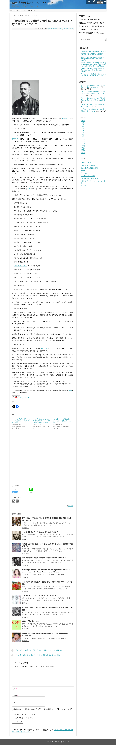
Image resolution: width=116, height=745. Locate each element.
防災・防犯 (84, 185)
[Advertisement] (43, 55)
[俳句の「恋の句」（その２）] (16, 625)
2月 (83, 134)
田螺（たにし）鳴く (20, 266)
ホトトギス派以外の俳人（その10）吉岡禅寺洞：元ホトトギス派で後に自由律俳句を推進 (41, 420)
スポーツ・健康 (86, 162)
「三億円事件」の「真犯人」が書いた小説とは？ (40, 532)
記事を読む (25, 528)
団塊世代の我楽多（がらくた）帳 (32, 2)
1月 (83, 136)
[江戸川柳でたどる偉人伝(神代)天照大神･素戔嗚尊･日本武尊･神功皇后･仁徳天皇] (16, 521)
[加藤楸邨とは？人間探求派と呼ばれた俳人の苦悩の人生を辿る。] (16, 561)
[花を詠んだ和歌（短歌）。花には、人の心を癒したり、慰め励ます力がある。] (16, 547)
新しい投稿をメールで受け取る (24, 718)
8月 (83, 123)
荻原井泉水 (65, 118)
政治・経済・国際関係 (88, 165)
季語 (30, 189)
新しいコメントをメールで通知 (24, 714)
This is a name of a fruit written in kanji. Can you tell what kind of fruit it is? (93, 74)
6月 (83, 126)
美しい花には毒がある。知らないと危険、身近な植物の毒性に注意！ (37, 655)
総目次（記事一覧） (16, 10)
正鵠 (70, 390)
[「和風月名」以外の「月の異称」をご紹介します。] (16, 599)
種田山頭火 (44, 348)
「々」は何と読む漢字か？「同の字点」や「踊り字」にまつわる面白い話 (39, 650)
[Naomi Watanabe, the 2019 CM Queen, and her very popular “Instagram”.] (16, 637)
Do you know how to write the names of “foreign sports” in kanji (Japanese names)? (93, 70)
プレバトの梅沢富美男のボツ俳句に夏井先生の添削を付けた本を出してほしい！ (93, 93)
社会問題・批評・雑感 (88, 176)
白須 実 (102, 100)
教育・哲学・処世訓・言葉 (89, 168)
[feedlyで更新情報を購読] (98, 2)
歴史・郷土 (84, 173)
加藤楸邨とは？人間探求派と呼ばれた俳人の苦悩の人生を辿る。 (46, 558)
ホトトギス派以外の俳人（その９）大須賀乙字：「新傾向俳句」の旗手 (21, 420)
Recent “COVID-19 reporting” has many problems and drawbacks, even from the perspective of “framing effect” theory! (93, 64)
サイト (14, 702)
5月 (83, 128)
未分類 (83, 170)
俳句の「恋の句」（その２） (32, 621)
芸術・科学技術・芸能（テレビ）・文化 (60, 29)
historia (70, 506)
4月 (83, 130)
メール (15, 695)
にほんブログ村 (25, 397)
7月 (83, 124)
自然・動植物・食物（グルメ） (91, 178)
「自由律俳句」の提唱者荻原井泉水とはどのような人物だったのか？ (62, 420)
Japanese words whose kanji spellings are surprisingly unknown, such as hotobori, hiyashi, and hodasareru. (93, 53)
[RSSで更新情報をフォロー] (101, 2)
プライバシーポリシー (30, 10)
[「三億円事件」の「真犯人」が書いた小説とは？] (16, 535)
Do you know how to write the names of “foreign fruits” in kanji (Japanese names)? (93, 58)
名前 (14, 689)
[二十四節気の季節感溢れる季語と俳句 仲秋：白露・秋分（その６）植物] (16, 585)
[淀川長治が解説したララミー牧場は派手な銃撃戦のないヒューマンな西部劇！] (16, 611)
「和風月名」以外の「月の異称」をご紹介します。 (41, 595)
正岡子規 (15, 139)
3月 (83, 132)
